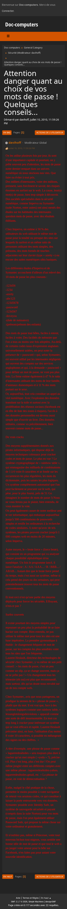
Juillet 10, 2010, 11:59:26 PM (21, 148)
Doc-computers (21, 24)
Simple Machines (36, 901)
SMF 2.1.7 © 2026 (19, 901)
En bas (6, 132)
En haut (7, 876)
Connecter (8, 11)
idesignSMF (50, 901)
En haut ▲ (46, 897)
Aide (18, 897)
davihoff (35, 52)
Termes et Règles (31, 897)
